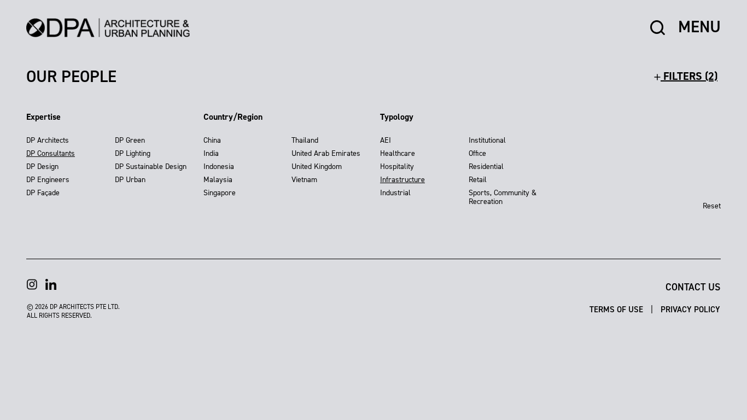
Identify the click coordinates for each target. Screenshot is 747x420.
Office (477, 153)
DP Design (42, 166)
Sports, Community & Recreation (502, 197)
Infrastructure (402, 179)
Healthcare (397, 153)
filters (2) (689, 76)
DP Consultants (50, 153)
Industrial (395, 193)
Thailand (304, 140)
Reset (712, 206)
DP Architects (47, 140)
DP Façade (43, 193)
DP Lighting (132, 153)
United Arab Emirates (325, 153)
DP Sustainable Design (150, 166)
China (212, 140)
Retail (478, 179)
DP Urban (130, 179)
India (211, 153)
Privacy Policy (690, 309)
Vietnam (304, 179)
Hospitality (397, 166)
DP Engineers (47, 179)
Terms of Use (617, 309)
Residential (486, 166)
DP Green (130, 140)
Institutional (487, 140)
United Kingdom (316, 166)
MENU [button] (699, 27)
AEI (385, 140)
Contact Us (693, 287)
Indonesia (218, 166)
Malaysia (217, 179)
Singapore (219, 193)
